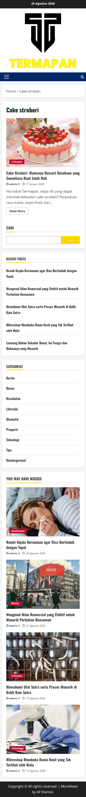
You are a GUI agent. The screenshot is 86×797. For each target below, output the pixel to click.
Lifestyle (16, 161)
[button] (6, 76)
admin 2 (14, 184)
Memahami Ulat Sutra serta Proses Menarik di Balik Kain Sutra (41, 689)
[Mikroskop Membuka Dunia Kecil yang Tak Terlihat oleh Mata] (43, 729)
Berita (10, 378)
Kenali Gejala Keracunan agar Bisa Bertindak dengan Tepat (40, 544)
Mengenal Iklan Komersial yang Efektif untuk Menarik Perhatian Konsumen (40, 617)
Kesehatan (13, 398)
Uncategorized (16, 460)
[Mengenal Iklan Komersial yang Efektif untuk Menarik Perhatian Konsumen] (43, 584)
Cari (10, 227)
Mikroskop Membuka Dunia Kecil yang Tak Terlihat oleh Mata (38, 762)
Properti (12, 429)
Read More (19, 212)
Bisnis (10, 388)
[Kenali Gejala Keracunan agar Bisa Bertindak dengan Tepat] (43, 511)
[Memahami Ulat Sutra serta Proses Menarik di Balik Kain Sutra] (43, 656)
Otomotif (12, 419)
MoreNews (69, 786)
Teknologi (12, 439)
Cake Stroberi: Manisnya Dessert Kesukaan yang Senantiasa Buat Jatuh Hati (43, 142)
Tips (9, 449)
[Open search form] (82, 77)
